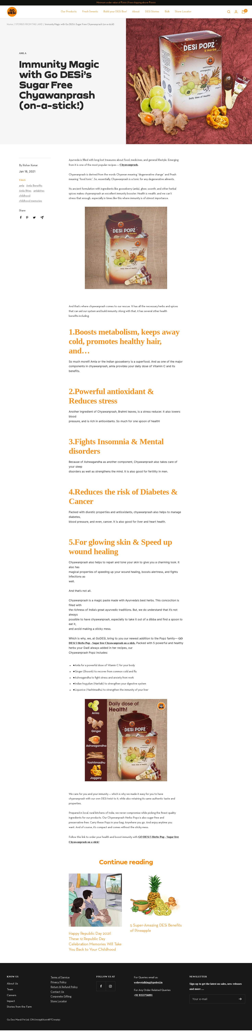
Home (10, 24)
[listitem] (21, 217)
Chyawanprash (129, 164)
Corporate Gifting (61, 996)
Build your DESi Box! (115, 11)
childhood (24, 196)
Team (10, 989)
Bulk (167, 11)
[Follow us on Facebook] (101, 986)
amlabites (38, 191)
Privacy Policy (58, 982)
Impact (11, 1001)
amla (22, 53)
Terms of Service (60, 977)
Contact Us (57, 992)
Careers (11, 995)
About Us (12, 984)
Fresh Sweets (90, 11)
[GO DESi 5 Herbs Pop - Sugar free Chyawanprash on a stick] (126, 248)
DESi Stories (152, 11)
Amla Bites (25, 191)
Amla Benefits (34, 186)
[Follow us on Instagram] (110, 986)
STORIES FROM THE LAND (29, 24)
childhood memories (30, 201)
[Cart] (243, 11)
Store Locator (183, 11)
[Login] (236, 11)
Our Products (69, 11)
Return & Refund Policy (64, 987)
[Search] (228, 11)
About (136, 11)
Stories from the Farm (19, 1007)
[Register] (240, 999)
